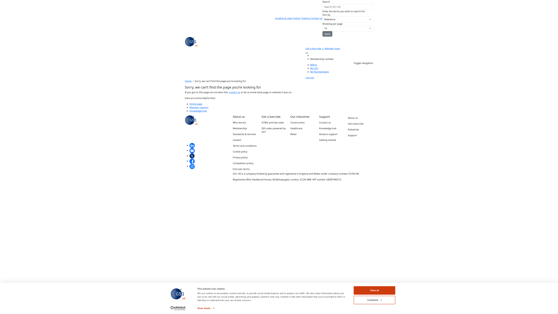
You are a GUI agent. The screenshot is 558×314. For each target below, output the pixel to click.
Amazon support (328, 134)
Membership (240, 128)
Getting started (327, 140)
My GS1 (314, 68)
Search (326, 1)
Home (188, 81)
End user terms (241, 169)
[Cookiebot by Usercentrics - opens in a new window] (178, 308)
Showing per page (332, 23)
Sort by (326, 14)
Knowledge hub (198, 111)
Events (297, 18)
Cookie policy (240, 151)
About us (353, 117)
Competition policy (243, 163)
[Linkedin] (192, 145)
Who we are (239, 122)
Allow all (374, 290)
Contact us (316, 18)
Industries (353, 129)
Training (305, 18)
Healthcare (296, 128)
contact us (234, 92)
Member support (198, 107)
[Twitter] (192, 155)
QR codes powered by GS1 (274, 130)
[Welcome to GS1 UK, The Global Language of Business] (191, 41)
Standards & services (244, 134)
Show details (204, 308)
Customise (372, 300)
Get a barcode (314, 48)
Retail (293, 134)
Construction (297, 122)
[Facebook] (192, 161)
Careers (237, 140)
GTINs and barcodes (273, 122)
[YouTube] (192, 150)
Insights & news (284, 18)
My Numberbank (319, 71)
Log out (310, 77)
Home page (195, 104)
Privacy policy (240, 157)
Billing (313, 64)
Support (352, 135)
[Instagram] (192, 166)
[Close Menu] (307, 52)
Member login (332, 48)
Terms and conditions (245, 145)
